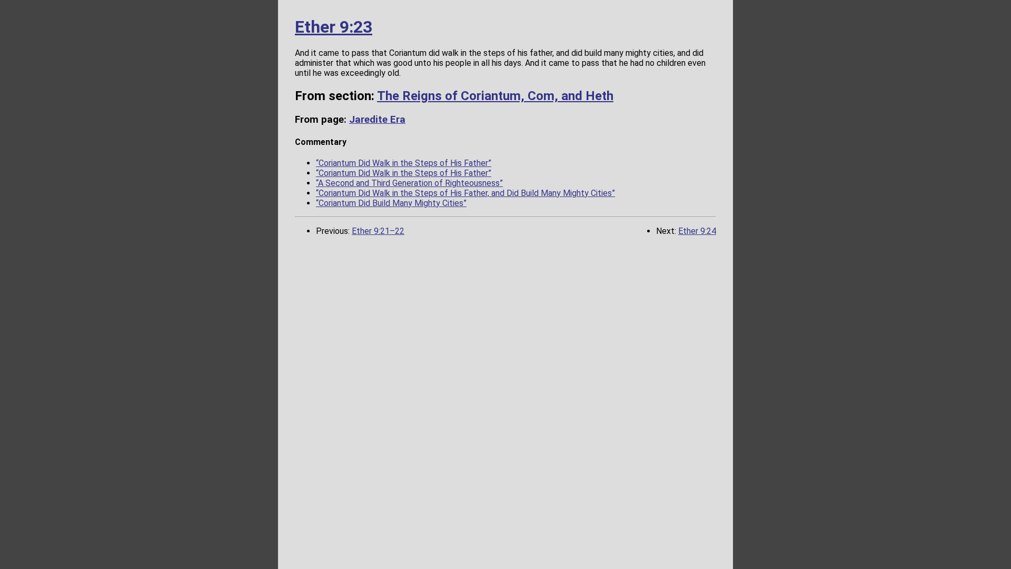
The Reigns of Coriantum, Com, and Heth (495, 96)
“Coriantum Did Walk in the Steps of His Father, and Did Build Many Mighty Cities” (465, 193)
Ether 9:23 (333, 27)
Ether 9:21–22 (378, 231)
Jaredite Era (377, 119)
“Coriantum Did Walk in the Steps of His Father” (403, 163)
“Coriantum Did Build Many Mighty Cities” (391, 203)
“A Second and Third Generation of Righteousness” (409, 183)
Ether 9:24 (697, 231)
